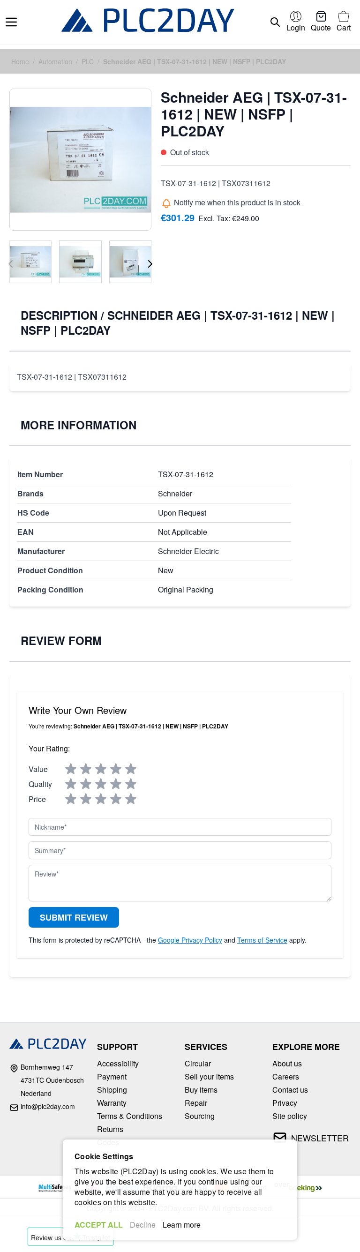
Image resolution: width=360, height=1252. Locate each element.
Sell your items (209, 1076)
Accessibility (118, 1063)
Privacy (284, 1102)
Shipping (112, 1089)
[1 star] (70, 769)
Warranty (112, 1102)
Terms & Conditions (129, 1115)
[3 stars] (100, 769)
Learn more (182, 1224)
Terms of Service (262, 940)
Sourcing (200, 1115)
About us (287, 1063)
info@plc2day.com (48, 1106)
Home (20, 61)
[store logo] (148, 22)
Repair (196, 1102)
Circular (198, 1063)
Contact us (290, 1089)
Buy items (201, 1089)
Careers (285, 1076)
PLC (88, 61)
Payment (112, 1076)
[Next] (150, 264)
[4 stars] (115, 769)
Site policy (289, 1115)
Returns (110, 1129)
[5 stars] (130, 769)
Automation (55, 61)
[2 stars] (85, 769)
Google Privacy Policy (190, 940)
